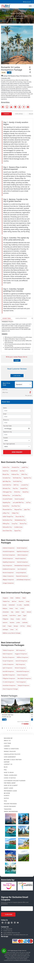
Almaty (29, 626)
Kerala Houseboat (19, 499)
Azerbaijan (5, 629)
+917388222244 (7, 929)
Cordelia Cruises (18, 527)
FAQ (5, 770)
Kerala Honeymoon (22, 548)
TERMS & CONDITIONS (11, 749)
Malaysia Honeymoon (23, 685)
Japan (19, 615)
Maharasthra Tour (7, 527)
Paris (16, 608)
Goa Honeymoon (22, 569)
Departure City (7, 432)
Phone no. (6, 420)
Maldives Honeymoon (22, 657)
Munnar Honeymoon (8, 572)
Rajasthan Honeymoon (23, 551)
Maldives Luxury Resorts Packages (11, 633)
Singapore (5, 598)
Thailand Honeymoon (8, 650)
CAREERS (7, 746)
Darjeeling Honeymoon (9, 562)
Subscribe (8, 914)
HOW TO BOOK (9, 772)
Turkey (27, 601)
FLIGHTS (6, 795)
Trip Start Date (7, 426)
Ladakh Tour (25, 467)
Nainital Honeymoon (22, 562)
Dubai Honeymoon (8, 654)
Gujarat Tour (17, 530)
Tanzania (12, 622)
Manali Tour (25, 492)
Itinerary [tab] (6, 114)
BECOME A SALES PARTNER (13, 759)
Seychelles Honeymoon (9, 675)
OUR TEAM (7, 743)
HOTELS (6, 798)
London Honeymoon (8, 664)
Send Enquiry (17, 452)
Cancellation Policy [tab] (21, 318)
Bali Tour (14, 601)
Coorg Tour (15, 523)
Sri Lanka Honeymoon (8, 682)
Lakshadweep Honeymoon (23, 579)
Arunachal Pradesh (7, 499)
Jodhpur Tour (6, 513)
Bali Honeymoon (20, 650)
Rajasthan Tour (27, 478)
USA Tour (22, 626)
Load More (17, 375)
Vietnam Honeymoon (20, 668)
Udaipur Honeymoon (8, 576)
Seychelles (26, 605)
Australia (5, 615)
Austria (24, 619)
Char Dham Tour (16, 506)
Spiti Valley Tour (7, 481)
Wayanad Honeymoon (22, 576)
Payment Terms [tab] (6, 318)
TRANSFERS (7, 809)
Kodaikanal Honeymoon (9, 569)
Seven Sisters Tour (7, 530)
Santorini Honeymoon (21, 661)
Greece (11, 608)
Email (4, 414)
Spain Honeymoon (7, 668)
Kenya (12, 619)
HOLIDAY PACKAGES (10, 803)
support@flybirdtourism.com (11, 933)
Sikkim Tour (24, 474)
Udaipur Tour (15, 513)
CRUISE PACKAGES (10, 806)
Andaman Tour (15, 474)
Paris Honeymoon (21, 682)
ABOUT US (7, 740)
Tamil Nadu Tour (17, 478)
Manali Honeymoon (20, 558)
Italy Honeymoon (20, 664)
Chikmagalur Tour (7, 492)
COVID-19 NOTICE (10, 778)
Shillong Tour (6, 523)
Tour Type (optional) (9, 444)
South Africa (12, 615)
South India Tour (7, 485)
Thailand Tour (6, 601)
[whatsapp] (30, 67)
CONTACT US (8, 764)
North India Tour (17, 481)
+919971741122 (7, 931)
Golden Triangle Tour (8, 516)
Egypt (24, 615)
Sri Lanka (19, 605)
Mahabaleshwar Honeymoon (22, 565)
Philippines (5, 619)
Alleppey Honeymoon (8, 579)
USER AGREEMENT (10, 757)
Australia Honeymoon (8, 671)
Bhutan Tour (6, 474)
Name (5, 408)
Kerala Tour (5, 471)
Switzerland (12, 605)
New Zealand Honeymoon (24, 678)
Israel (4, 626)
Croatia (18, 619)
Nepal (23, 598)
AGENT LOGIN (8, 788)
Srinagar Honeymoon (8, 583)
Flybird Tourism (14, 950)
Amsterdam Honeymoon (9, 685)
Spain (23, 612)
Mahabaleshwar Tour (20, 520)
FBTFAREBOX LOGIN (10, 791)
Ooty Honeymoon (7, 565)
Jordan (18, 622)
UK (16, 629)
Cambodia (24, 622)
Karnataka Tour (7, 478)
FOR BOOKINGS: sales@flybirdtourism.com (15, 934)
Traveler (5, 438)
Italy (12, 612)
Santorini (5, 622)
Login (17, 360)
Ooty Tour (15, 488)
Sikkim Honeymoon (22, 555)
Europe (4, 605)
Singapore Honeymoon (21, 654)
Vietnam (29, 612)
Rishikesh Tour (6, 495)
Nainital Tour (6, 506)
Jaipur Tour (27, 509)
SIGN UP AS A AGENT (11, 785)
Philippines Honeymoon (9, 678)
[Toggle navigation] (30, 6)
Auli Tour (28, 502)
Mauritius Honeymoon (8, 657)
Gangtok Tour (23, 488)
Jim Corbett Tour (16, 495)
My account (27, 2)
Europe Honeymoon (8, 661)
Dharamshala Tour (7, 509)
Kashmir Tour (6, 467)
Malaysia (5, 608)
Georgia (16, 626)
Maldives (18, 598)
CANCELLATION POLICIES (12, 754)
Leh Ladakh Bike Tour (18, 502)
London (22, 608)
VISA (5, 801)
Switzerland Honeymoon (22, 671)
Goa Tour (22, 471)
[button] (2, 728)
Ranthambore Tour (7, 520)
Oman (12, 629)
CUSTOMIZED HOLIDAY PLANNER (14, 780)
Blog (5, 767)
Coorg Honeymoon (21, 572)
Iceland (17, 612)
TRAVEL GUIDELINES (10, 775)
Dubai (11, 598)
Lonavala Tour (24, 485)
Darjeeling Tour (6, 502)
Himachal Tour (15, 467)
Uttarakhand (14, 471)
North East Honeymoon (9, 555)
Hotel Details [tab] (19, 114)
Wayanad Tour (18, 509)
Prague (9, 626)
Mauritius (21, 601)
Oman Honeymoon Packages (10, 689)
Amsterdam (6, 612)
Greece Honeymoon (22, 675)
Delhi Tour (16, 485)
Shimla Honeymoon (8, 558)
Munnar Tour (23, 523)
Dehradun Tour (6, 488)
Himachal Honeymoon (8, 551)
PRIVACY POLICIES (10, 751)
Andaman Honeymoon (9, 548)
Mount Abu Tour (20, 516)
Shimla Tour (17, 492)
